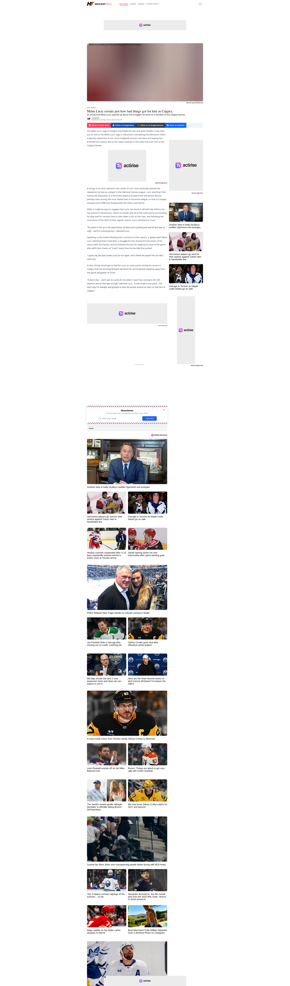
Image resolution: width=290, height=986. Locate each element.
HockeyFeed (95, 118)
